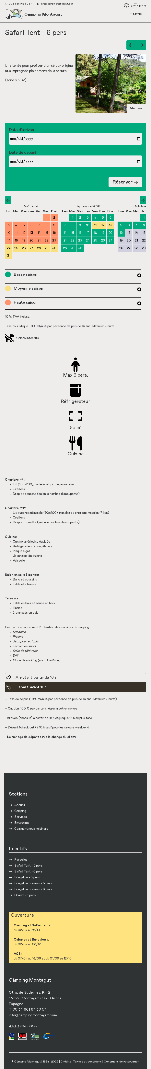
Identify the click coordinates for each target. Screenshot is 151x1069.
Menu (137, 14)
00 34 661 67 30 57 (20, 4)
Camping (20, 811)
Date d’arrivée (21, 130)
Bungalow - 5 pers (27, 877)
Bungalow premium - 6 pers (33, 889)
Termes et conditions (87, 1061)
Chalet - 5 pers (25, 895)
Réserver (125, 182)
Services (20, 816)
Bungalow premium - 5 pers (33, 883)
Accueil (19, 805)
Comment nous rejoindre (31, 828)
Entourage (21, 822)
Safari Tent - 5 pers (28, 865)
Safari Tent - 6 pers (28, 871)
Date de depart (22, 152)
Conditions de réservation (121, 1061)
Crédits (66, 1061)
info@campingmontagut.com (57, 4)
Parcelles (21, 859)
